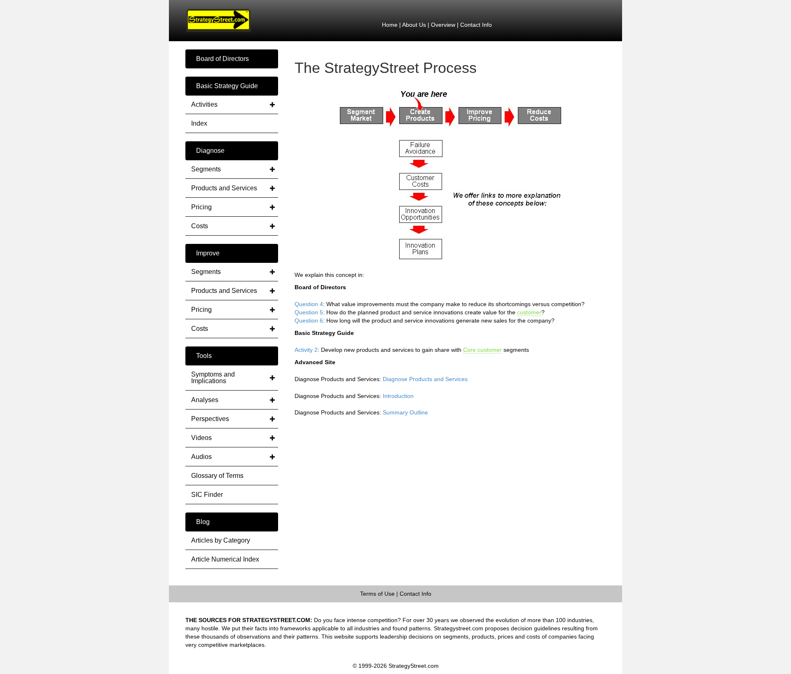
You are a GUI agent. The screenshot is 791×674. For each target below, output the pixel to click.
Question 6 (309, 320)
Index (199, 123)
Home (390, 24)
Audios (201, 456)
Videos (201, 437)
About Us (414, 24)
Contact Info (476, 24)
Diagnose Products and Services (425, 379)
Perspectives (210, 418)
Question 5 (309, 312)
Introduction (398, 396)
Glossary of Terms (217, 475)
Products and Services (224, 188)
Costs (199, 225)
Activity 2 (306, 349)
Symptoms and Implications (213, 377)
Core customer (482, 349)
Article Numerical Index (225, 559)
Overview (443, 24)
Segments (206, 169)
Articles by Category (220, 540)
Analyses (204, 399)
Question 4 (309, 304)
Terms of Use (377, 593)
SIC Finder (207, 494)
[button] (231, 58)
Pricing (201, 207)
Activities (204, 104)
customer (529, 312)
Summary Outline (405, 412)
